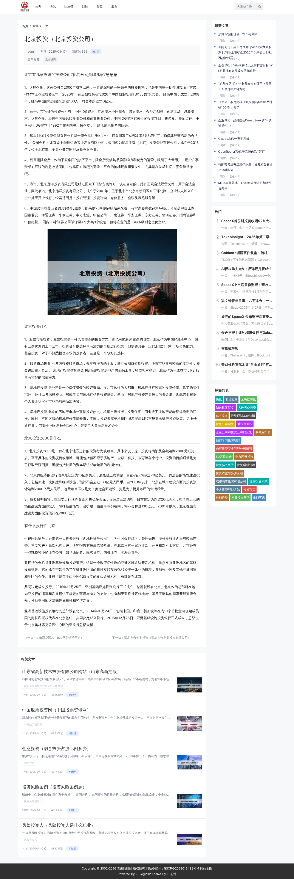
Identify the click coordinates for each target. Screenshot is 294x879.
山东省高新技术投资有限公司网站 (43, 686)
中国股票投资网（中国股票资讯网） (56, 710)
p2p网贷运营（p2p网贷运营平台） (60, 637)
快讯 (53, 6)
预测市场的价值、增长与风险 (237, 34)
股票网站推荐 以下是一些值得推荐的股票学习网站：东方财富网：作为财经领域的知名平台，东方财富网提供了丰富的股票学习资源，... (112, 717)
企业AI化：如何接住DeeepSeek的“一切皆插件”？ (245, 122)
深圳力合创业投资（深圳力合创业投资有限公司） (157, 637)
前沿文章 (231, 399)
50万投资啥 (224, 456)
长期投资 (222, 497)
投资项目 (249, 489)
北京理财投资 (244, 456)
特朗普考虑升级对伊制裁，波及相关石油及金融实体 (245, 167)
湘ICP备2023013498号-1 (181, 868)
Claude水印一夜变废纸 (233, 138)
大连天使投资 (247, 407)
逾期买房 (259, 497)
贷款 (100, 6)
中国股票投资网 (33, 724)
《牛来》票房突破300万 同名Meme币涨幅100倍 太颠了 (245, 104)
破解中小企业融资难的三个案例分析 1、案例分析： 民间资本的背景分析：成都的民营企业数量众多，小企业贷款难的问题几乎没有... (111, 794)
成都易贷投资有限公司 (231, 481)
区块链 (68, 6)
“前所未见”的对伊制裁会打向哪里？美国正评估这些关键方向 (245, 86)
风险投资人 (30, 839)
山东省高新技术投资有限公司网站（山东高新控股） (71, 671)
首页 (38, 6)
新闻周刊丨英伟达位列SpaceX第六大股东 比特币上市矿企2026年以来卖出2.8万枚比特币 (244, 50)
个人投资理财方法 (228, 489)
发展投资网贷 (240, 497)
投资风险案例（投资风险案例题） (54, 787)
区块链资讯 (248, 399)
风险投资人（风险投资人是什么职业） (58, 825)
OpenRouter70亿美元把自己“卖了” (241, 151)
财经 (85, 6)
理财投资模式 (258, 481)
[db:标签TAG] (225, 407)
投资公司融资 (225, 424)
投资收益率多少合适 (229, 473)
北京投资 (50, 59)
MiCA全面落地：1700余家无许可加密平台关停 (245, 185)
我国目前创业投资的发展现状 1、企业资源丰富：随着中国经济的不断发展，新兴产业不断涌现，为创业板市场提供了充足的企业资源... (112, 679)
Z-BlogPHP (143, 874)
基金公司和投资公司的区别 (234, 432)
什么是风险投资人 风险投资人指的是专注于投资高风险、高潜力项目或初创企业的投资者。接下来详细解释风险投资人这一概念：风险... (112, 833)
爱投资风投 (244, 424)
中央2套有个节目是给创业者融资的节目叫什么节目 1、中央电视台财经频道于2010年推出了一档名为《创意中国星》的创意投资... (109, 756)
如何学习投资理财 (228, 440)
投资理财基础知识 (243, 416)
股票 (114, 6)
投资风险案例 (32, 801)
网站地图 (206, 868)
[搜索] (259, 6)
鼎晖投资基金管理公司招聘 (234, 448)
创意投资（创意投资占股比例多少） (56, 748)
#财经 (95, 51)
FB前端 (171, 874)
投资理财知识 (246, 465)
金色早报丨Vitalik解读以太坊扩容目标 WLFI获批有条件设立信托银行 (245, 67)
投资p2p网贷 (225, 465)
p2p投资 (221, 416)
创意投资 (29, 762)
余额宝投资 (263, 432)
